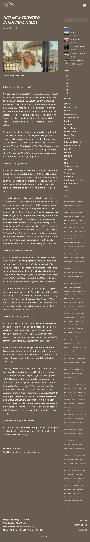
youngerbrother (75, 500)
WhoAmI (73, 291)
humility (71, 369)
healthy (72, 351)
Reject (70, 265)
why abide (75, 493)
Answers (66, 205)
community (70, 321)
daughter (76, 324)
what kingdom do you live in (70, 489)
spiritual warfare (68, 455)
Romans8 (80, 268)
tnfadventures (67, 474)
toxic (72, 474)
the (72, 470)
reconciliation (81, 429)
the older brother (78, 463)
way (72, 485)
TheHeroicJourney (80, 280)
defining (80, 324)
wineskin (77, 496)
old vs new (81, 399)
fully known (77, 336)
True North (68, 170)
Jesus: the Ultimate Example (74, 238)
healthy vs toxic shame (81, 347)
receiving (66, 429)
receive (73, 425)
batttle (80, 306)
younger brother (67, 500)
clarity (76, 317)
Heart (69, 231)
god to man (72, 343)
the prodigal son (75, 467)
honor (83, 358)
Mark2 (84, 250)
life (65, 384)
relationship (66, 437)
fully (82, 336)
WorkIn (83, 291)
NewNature (77, 257)
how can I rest (67, 362)
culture (82, 321)
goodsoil (82, 343)
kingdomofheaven (68, 380)
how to (68, 366)
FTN (77, 223)
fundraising (66, 339)
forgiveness (69, 332)
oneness (74, 407)
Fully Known (68, 124)
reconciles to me (72, 429)
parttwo (74, 414)
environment (72, 328)
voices (72, 481)
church (82, 313)
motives (75, 392)
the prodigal (82, 467)
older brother (72, 403)
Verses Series (69, 173)
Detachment (79, 212)
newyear (74, 399)
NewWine (82, 257)
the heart (71, 463)
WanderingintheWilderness (75, 287)
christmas (78, 313)
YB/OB (66, 187)
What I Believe (69, 177)
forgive (74, 332)
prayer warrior (81, 418)
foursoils (66, 336)
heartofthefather (68, 354)
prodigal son (83, 422)
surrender (66, 463)
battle (77, 306)
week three (76, 485)
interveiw (72, 373)
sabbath (66, 448)
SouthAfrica (80, 272)
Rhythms (67, 159)
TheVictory (72, 283)
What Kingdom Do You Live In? (74, 180)
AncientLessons (80, 201)
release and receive (75, 437)
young (81, 500)
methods (71, 388)
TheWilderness (78, 283)
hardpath (73, 347)
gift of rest (72, 339)
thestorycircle (67, 470)
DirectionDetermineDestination (78, 216)
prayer (65, 422)
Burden (75, 208)
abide (78, 294)
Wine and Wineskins (71, 184)
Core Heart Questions (71, 118)
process (77, 422)
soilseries (76, 452)
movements (70, 395)
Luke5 (81, 250)
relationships (79, 433)
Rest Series (68, 152)
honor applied (78, 358)
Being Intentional (70, 107)
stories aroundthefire (77, 455)
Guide (79, 227)
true (71, 478)
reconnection (67, 433)
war (69, 485)
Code (82, 208)
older (83, 403)
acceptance (66, 302)
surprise (66, 459)
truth (74, 478)
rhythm (73, 444)
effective (66, 328)
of (77, 399)
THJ (85, 272)
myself (74, 395)
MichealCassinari (72, 253)
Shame (73, 272)
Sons (76, 272)
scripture (71, 448)
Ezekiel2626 (72, 223)
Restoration (68, 156)
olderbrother (78, 403)
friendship (71, 336)
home (73, 358)
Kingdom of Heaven (72, 246)
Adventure (67, 104)
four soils (80, 332)
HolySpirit (81, 231)
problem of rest (71, 422)
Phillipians (82, 261)
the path (69, 467)
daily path (71, 324)
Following (70, 227)
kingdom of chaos (68, 377)
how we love (73, 366)
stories (84, 455)
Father (65, 227)
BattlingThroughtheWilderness (75, 205)
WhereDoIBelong (67, 291)
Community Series (70, 114)
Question (66, 265)
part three (69, 414)
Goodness (75, 227)
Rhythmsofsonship (68, 268)
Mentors (66, 253)
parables (76, 410)
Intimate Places (69, 135)
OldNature (70, 261)
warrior (65, 485)
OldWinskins (76, 261)
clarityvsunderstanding (69, 317)
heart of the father (79, 351)
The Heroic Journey (71, 166)
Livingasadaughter (68, 250)
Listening (82, 246)
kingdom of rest (76, 377)
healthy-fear (67, 351)
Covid (75, 212)
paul (77, 414)
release (81, 437)
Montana (79, 253)
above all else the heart (69, 298)
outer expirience (80, 407)
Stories (66, 163)
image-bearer (77, 369)
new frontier (27, 452)
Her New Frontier (16, 448)
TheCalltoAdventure (78, 276)
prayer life (75, 418)
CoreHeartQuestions (68, 212)
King (78, 246)
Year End (67, 190)
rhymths (72, 440)
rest (69, 440)
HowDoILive (76, 235)
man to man (76, 384)
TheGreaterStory (71, 280)
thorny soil (76, 470)
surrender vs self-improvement (75, 459)
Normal (65, 261)
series (71, 452)
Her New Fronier (74, 231)
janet (81, 373)
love (68, 384)
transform (77, 474)
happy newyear (67, 347)
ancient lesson (73, 302)
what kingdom (80, 489)
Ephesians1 (80, 220)
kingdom (74, 380)
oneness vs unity (68, 407)
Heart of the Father (71, 128)
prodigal (66, 425)
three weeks (82, 470)
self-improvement (77, 448)
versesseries (67, 481)
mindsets (76, 388)
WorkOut (66, 294)
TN (64, 276)
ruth (84, 444)
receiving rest (80, 425)
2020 (65, 201)
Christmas (67, 111)
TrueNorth (66, 287)
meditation (66, 388)
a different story (72, 294)
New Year (67, 149)
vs (75, 481)
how (78, 366)
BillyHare (66, 208)
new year (69, 399)
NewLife (72, 257)
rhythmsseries (67, 444)
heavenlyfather (82, 354)
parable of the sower (68, 410)
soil (80, 452)
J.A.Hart (81, 235)
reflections (73, 433)
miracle (81, 388)
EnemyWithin (67, 220)
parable (80, 410)
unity (84, 478)
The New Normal (70, 276)
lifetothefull (83, 380)
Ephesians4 (66, 223)
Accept (68, 201)
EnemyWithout (74, 220)
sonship (83, 452)
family (82, 328)
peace (81, 414)
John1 (75, 242)
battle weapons (71, 306)
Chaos (79, 208)
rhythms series (78, 440)
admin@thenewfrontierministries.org (21, 526)
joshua (84, 373)
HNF (82, 227)
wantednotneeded (80, 481)
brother (71, 309)
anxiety (79, 302)
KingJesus (79, 242)
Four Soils (67, 121)
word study (82, 496)
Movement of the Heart (72, 145)
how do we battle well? (76, 362)
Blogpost (71, 208)
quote (70, 425)
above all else (79, 298)
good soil (77, 343)
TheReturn (66, 283)
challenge (69, 313)
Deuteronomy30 (67, 216)
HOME (65, 231)
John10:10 (71, 242)
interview (35, 452)
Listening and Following (72, 142)
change (73, 313)
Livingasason (76, 250)
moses (71, 392)
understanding (79, 478)
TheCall (65, 280)
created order (76, 321)
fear (65, 332)
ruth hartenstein (79, 444)
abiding (82, 294)
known (78, 380)
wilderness (72, 496)
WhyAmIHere (78, 291)
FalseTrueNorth (82, 223)
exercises (78, 328)
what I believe (82, 485)
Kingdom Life (68, 138)
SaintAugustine (67, 272)
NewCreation (67, 257)
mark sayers (82, 384)
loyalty (71, 384)
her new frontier (16, 452)
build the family (77, 309)
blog (68, 309)
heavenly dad (75, 354)
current (66, 324)
